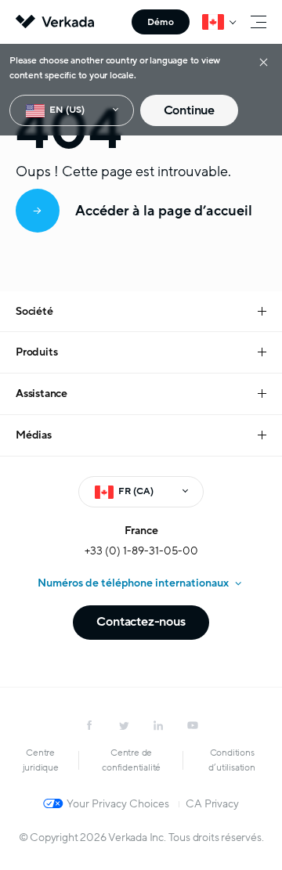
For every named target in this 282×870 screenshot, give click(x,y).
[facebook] (89, 725)
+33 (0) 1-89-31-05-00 (141, 550)
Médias (34, 435)
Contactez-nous (140, 621)
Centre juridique (41, 760)
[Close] (263, 61)
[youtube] (193, 725)
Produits (36, 352)
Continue (189, 110)
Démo (160, 22)
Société (34, 311)
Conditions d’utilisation (231, 760)
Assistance (41, 393)
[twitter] (124, 725)
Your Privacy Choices (118, 803)
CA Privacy (212, 803)
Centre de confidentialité (131, 760)
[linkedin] (158, 725)
